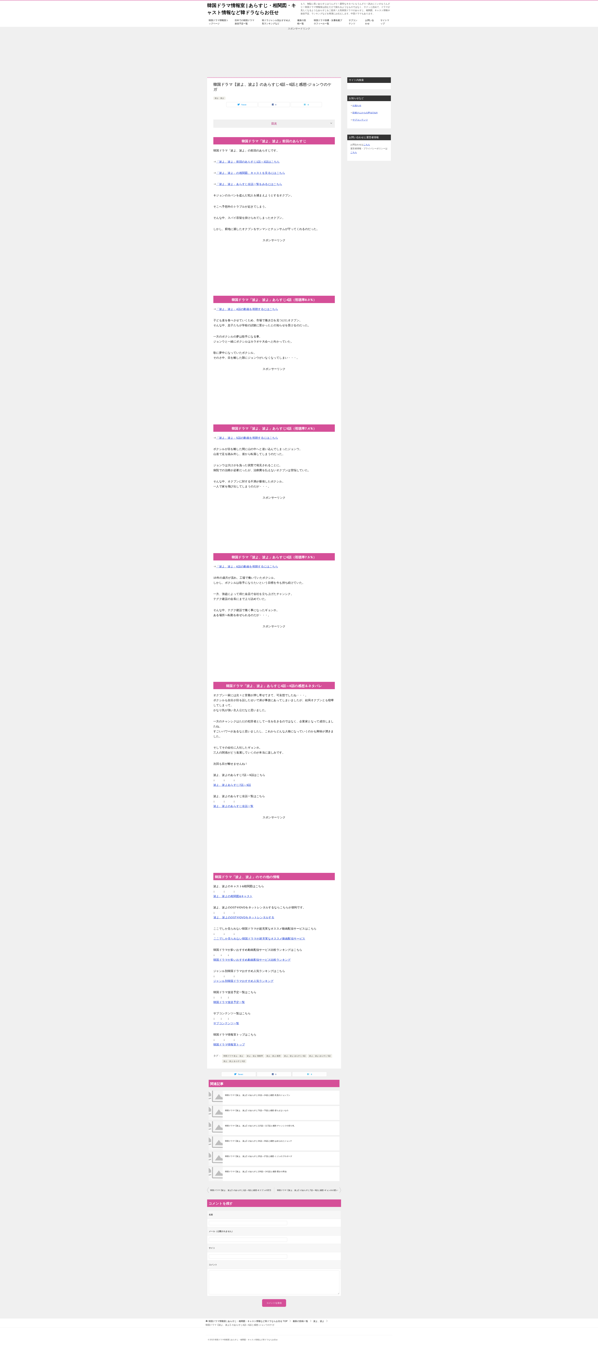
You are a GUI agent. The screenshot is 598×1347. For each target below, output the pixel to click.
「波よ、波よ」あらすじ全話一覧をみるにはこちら (249, 184)
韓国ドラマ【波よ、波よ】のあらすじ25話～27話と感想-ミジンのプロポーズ (258, 1156)
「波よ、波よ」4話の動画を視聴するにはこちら (247, 309)
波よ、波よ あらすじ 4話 (295, 1056)
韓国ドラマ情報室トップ (229, 1044)
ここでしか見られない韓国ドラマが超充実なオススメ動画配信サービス (259, 938)
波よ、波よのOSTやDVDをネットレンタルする (244, 917)
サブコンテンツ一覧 (226, 1023)
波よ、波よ (219, 98)
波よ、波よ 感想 (273, 1056)
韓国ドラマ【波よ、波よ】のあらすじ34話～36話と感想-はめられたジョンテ (258, 1141)
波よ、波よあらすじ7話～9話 (232, 785)
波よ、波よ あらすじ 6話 (234, 1061)
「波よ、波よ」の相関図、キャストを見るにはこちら (250, 173)
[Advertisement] (299, 52)
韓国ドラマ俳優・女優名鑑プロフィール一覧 (328, 22)
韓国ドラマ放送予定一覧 (229, 1002)
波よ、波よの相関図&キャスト (233, 896)
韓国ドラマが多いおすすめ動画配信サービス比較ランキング (252, 959)
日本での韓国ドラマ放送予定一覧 (244, 22)
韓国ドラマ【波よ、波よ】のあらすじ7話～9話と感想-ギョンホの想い (307, 1190)
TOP (248, 1321)
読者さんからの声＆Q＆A (365, 112)
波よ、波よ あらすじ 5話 (320, 1056)
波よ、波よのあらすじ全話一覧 (233, 806)
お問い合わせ (369, 22)
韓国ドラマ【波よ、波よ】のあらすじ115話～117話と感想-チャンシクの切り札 (259, 1126)
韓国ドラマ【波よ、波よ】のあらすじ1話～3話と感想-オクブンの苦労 (240, 1190)
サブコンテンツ (353, 22)
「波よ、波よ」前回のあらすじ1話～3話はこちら (248, 161)
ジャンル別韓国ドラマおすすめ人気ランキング (243, 981)
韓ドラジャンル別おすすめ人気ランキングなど (276, 22)
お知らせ (357, 105)
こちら (366, 144)
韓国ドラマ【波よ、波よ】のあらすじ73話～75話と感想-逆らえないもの (256, 1110)
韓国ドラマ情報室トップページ (218, 22)
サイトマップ (384, 22)
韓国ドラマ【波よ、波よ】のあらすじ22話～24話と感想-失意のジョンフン (257, 1095)
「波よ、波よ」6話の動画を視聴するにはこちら (247, 566)
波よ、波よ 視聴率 (255, 1056)
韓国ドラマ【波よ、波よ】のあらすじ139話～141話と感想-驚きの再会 (256, 1171)
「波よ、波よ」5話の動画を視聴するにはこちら (247, 437)
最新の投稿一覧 (301, 22)
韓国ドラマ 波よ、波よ (233, 1056)
